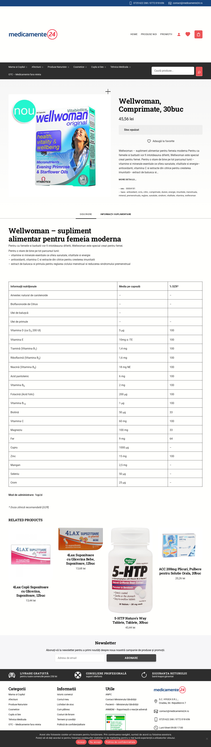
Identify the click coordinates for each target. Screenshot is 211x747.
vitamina (180, 195)
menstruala (191, 192)
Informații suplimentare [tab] (115, 214)
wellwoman (190, 195)
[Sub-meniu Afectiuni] (42, 67)
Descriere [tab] (86, 214)
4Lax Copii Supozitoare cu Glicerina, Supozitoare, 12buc (31, 591)
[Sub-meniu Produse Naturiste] (68, 67)
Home (134, 34)
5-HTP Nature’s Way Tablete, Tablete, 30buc (130, 620)
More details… (127, 179)
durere (164, 192)
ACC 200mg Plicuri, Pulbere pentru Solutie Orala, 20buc (180, 571)
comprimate (154, 192)
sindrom (162, 195)
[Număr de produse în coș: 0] (198, 34)
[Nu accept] (206, 738)
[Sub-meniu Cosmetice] (86, 67)
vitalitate (171, 195)
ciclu (140, 192)
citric (145, 192)
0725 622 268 (140, 3)
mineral (122, 195)
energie (171, 192)
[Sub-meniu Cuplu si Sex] (105, 67)
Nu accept (95, 742)
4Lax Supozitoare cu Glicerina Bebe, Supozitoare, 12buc (80, 559)
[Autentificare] (178, 34)
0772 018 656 (157, 3)
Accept (81, 742)
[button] (108, 91)
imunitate (180, 192)
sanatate (153, 195)
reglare (144, 195)
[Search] (199, 71)
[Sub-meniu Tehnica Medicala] (130, 67)
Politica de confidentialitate (120, 742)
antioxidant (132, 192)
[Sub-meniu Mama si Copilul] (26, 67)
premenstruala (133, 195)
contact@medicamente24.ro (187, 3)
